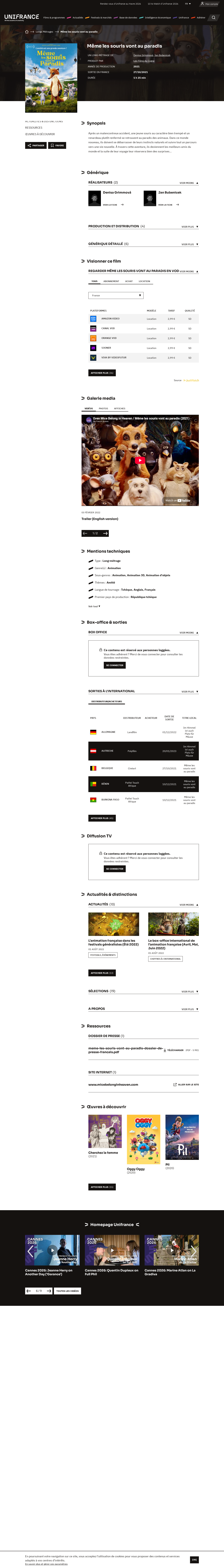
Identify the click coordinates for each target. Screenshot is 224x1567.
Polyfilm (132, 751)
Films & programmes (54, 17)
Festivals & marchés (101, 17)
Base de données (128, 17)
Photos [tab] (103, 408)
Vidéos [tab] (89, 408)
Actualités (78, 17)
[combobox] (116, 295)
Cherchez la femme (103, 1153)
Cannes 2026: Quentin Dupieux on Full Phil (52, 1272)
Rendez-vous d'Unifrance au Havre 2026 (120, 3)
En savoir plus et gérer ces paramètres (46, 1563)
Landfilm (132, 732)
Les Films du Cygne (144, 60)
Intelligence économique (158, 17)
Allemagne (108, 731)
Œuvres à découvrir (40, 134)
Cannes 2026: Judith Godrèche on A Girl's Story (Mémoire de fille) (171, 1272)
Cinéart (132, 768)
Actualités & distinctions (44, 121)
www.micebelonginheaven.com (113, 1085)
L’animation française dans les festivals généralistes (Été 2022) (113, 942)
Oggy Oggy (136, 1169)
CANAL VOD (108, 328)
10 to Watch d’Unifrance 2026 (163, 3)
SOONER (106, 347)
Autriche (107, 750)
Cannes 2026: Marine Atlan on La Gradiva (110, 1272)
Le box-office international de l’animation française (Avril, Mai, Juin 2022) (173, 944)
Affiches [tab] (119, 408)
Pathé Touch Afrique (132, 784)
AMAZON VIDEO (110, 318)
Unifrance (184, 17)
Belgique (107, 768)
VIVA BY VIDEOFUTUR (113, 357)
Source (178, 380)
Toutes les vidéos (67, 1291)
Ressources (33, 127)
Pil (167, 1165)
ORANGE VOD (109, 337)
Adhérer (201, 17)
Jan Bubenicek (162, 55)
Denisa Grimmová (143, 55)
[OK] (194, 1559)
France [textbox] (96, 295)
